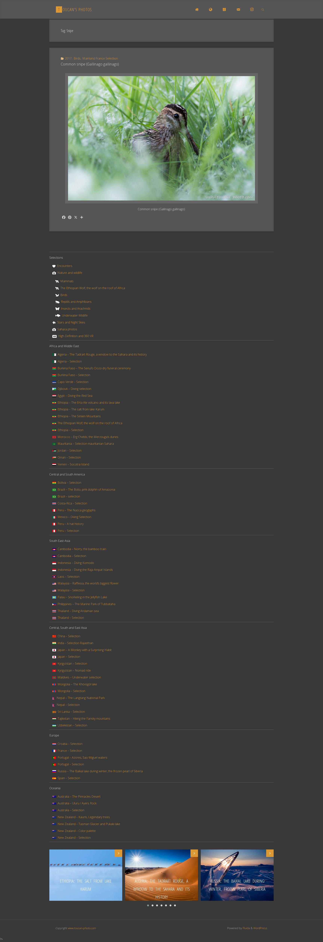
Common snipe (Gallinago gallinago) (90, 64)
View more (85, 875)
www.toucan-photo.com (82, 928)
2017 (68, 58)
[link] (263, 9)
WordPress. (260, 928)
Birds (77, 58)
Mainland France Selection (100, 58)
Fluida (246, 928)
